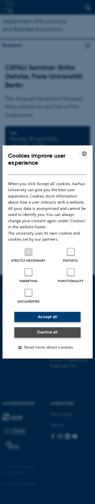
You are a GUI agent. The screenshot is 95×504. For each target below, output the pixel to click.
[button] (47, 348)
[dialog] (47, 251)
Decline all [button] (47, 332)
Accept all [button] (47, 316)
